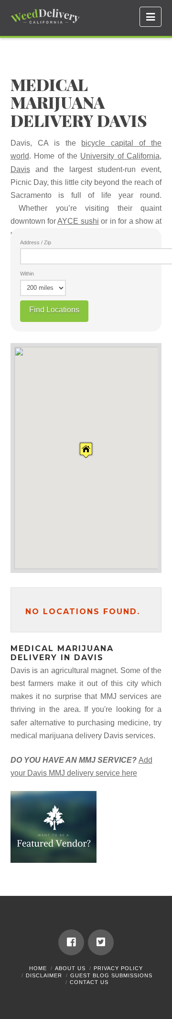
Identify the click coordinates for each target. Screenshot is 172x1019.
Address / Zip (35, 242)
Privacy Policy (118, 968)
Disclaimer (44, 975)
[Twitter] (101, 942)
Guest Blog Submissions (111, 975)
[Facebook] (71, 942)
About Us (70, 968)
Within (27, 273)
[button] (150, 17)
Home (38, 968)
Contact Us (89, 982)
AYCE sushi (77, 221)
